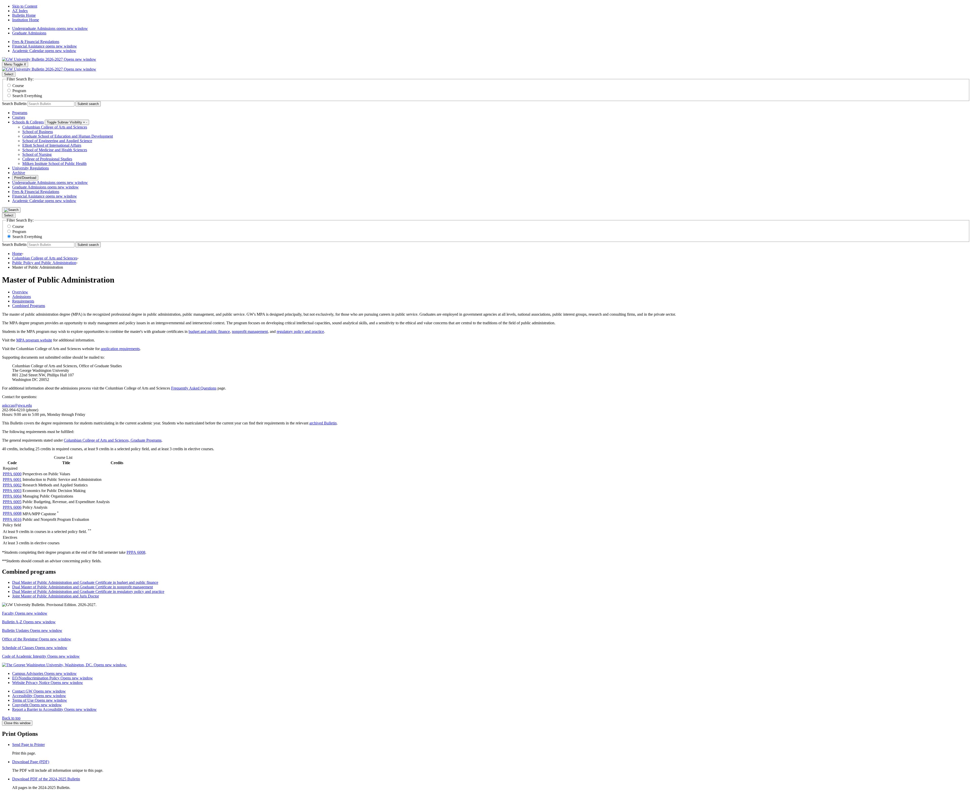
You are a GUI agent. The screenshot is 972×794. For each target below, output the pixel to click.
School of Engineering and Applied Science (57, 141)
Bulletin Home (24, 15)
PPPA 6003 (12, 490)
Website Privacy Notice (47, 682)
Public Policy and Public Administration (44, 263)
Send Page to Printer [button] (28, 744)
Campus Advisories (44, 673)
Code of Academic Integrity (41, 656)
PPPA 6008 (12, 513)
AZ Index (20, 11)
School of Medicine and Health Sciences (54, 150)
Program (19, 91)
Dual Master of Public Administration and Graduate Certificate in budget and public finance (85, 582)
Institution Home (25, 20)
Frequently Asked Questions (193, 388)
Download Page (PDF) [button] (30, 762)
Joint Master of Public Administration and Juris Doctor (55, 596)
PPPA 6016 (12, 519)
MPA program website (34, 340)
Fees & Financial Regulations (35, 41)
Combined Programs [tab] (28, 306)
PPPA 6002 (12, 485)
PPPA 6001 (12, 479)
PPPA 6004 (12, 496)
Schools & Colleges (28, 122)
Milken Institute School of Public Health (54, 163)
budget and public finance (209, 331)
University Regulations (30, 168)
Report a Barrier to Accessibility (54, 709)
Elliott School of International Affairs (51, 145)
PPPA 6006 (12, 507)
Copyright (37, 705)
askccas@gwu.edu (17, 405)
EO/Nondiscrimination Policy (52, 678)
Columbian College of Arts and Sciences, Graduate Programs (112, 440)
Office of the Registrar (36, 639)
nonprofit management (250, 331)
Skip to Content (24, 6)
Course (18, 85)
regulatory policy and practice (300, 331)
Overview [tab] (20, 292)
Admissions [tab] (21, 296)
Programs (19, 113)
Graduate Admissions (29, 33)
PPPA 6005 (12, 502)
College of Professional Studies (47, 159)
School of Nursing (37, 154)
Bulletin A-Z (29, 622)
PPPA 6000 (12, 474)
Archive (18, 172)
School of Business (37, 132)
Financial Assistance (44, 46)
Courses (18, 117)
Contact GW (39, 691)
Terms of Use (39, 700)
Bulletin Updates (32, 630)
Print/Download (25, 178)
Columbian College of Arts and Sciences (54, 127)
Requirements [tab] (23, 301)
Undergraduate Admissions (50, 28)
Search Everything (27, 96)
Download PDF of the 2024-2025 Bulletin (46, 779)
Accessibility (39, 696)
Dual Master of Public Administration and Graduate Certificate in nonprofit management (82, 587)
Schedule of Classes (34, 648)
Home (17, 253)
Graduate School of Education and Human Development (67, 136)
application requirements (120, 349)
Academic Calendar (44, 51)
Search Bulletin (14, 103)
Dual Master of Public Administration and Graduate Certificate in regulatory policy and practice (88, 591)
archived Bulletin (323, 423)
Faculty (24, 613)
